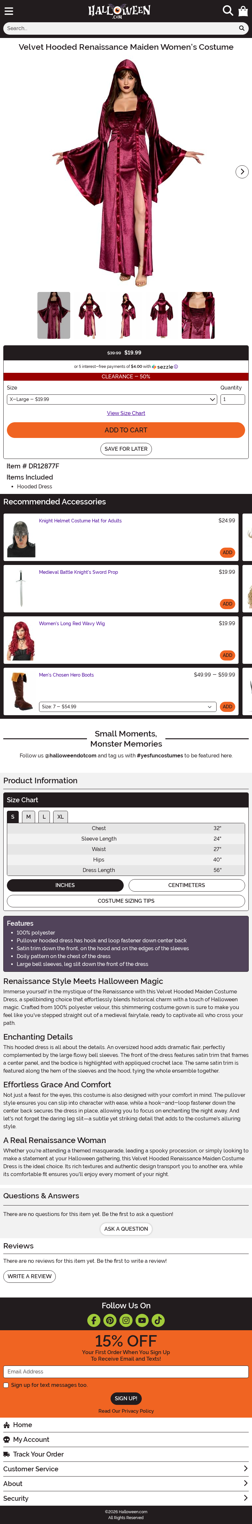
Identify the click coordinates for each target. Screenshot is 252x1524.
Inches (65, 885)
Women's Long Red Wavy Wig (72, 623)
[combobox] (119, 28)
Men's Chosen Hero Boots (66, 675)
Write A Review (30, 1276)
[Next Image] (242, 171)
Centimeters (186, 885)
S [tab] (12, 817)
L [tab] (44, 817)
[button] (243, 11)
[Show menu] (9, 11)
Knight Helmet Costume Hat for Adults (80, 520)
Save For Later (126, 449)
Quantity (231, 388)
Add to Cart (126, 430)
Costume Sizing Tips (126, 901)
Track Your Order (38, 1454)
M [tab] (28, 817)
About (12, 1484)
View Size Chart (126, 413)
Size (12, 388)
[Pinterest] (109, 1320)
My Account (31, 1439)
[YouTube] (142, 1320)
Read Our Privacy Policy (126, 1411)
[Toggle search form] (228, 11)
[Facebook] (93, 1320)
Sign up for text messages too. (49, 1385)
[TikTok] (158, 1320)
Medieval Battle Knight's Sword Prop (78, 572)
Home (22, 1425)
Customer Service (30, 1469)
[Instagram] (126, 1320)
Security (16, 1498)
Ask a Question (126, 1229)
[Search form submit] (242, 28)
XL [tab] (60, 817)
